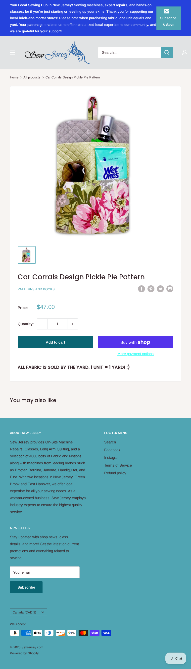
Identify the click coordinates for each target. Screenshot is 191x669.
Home (14, 77)
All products (32, 77)
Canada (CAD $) (24, 612)
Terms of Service (118, 465)
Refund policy (115, 473)
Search (110, 442)
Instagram (112, 457)
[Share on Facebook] (141, 288)
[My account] (184, 52)
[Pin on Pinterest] (150, 288)
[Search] (167, 52)
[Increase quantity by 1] (72, 324)
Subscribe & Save (168, 21)
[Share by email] (169, 288)
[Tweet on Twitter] (160, 288)
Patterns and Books (36, 289)
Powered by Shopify (24, 653)
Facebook (112, 450)
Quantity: (26, 324)
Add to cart (55, 342)
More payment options (135, 354)
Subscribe (26, 587)
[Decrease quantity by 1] (42, 324)
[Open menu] (12, 53)
